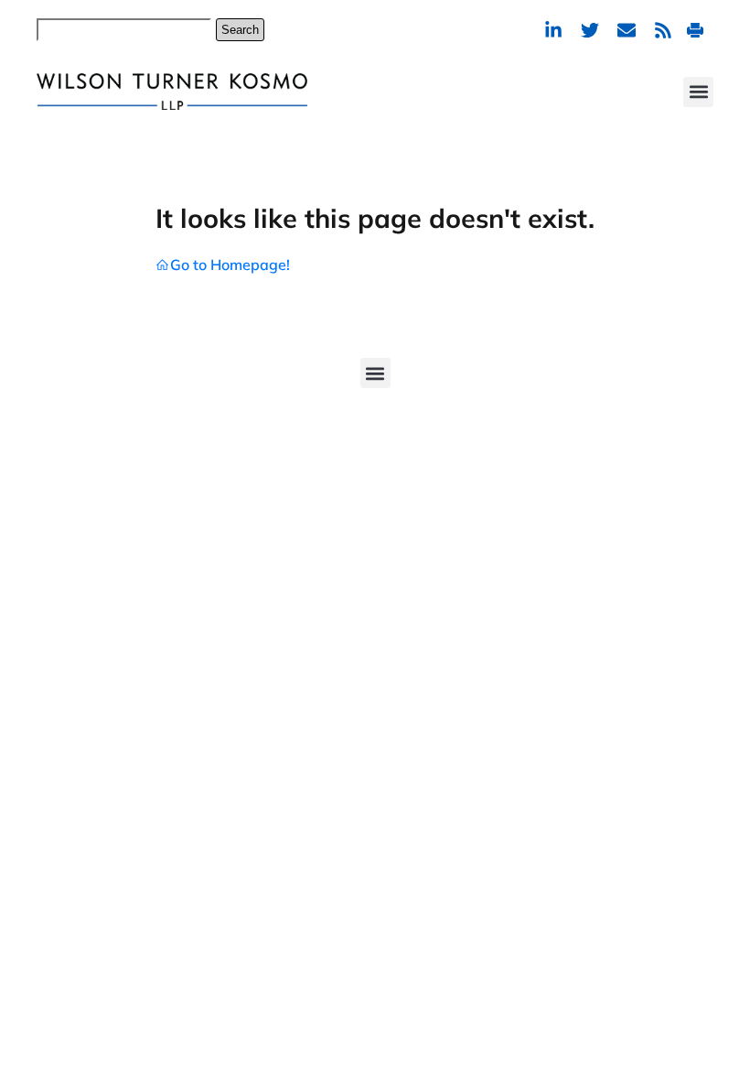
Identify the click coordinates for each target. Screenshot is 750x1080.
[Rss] (663, 30)
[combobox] (124, 29)
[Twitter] (590, 30)
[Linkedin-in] (553, 30)
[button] (698, 92)
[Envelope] (626, 30)
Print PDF (697, 29)
